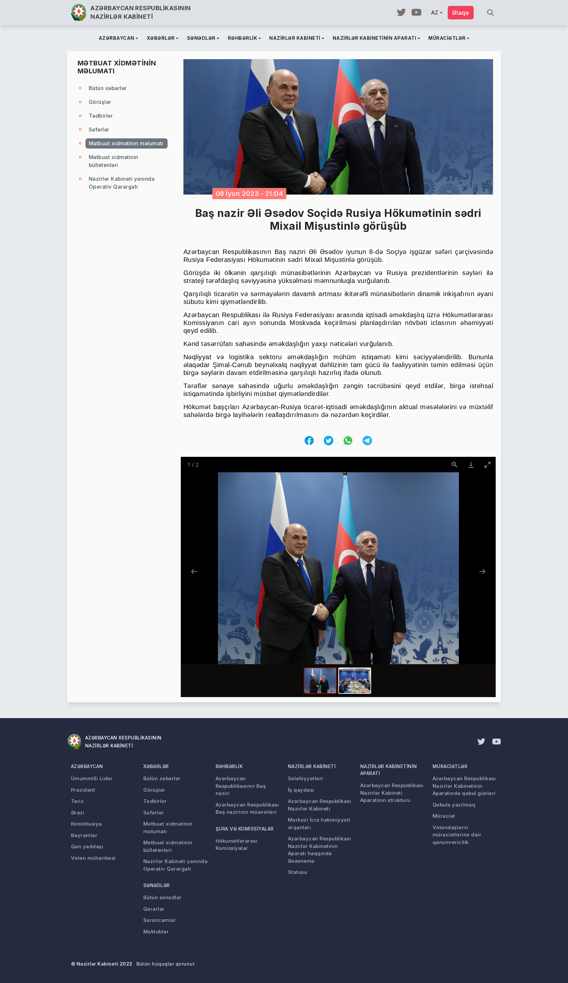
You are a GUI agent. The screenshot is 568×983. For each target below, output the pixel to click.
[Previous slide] (194, 571)
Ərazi (77, 812)
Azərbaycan (87, 766)
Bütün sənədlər (162, 897)
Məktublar (156, 931)
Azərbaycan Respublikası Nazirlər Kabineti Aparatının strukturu (391, 792)
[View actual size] (454, 464)
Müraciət (444, 816)
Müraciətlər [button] (446, 38)
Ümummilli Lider (91, 778)
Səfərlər (99, 129)
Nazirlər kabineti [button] (294, 38)
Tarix (77, 801)
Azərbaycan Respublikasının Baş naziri (241, 785)
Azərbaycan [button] (116, 38)
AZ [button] (434, 12)
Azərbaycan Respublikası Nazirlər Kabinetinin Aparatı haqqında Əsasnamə (319, 849)
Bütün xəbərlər (108, 88)
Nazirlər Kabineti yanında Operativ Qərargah (121, 183)
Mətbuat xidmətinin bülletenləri (113, 161)
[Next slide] (482, 571)
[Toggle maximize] (487, 464)
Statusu (297, 872)
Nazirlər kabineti (312, 766)
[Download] (471, 464)
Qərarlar (154, 909)
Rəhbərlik (229, 766)
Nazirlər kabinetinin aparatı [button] (374, 38)
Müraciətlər (450, 766)
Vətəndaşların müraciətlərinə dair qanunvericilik (457, 834)
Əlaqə (460, 12)
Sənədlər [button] (201, 38)
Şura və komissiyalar (245, 828)
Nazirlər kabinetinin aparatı (388, 769)
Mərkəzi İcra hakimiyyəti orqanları (319, 824)
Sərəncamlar (159, 920)
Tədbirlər (101, 115)
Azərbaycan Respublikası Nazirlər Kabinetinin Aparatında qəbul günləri (464, 785)
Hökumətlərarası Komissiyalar (236, 845)
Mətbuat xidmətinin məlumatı (126, 143)
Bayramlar (84, 835)
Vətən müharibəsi (93, 858)
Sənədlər (156, 885)
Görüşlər (100, 102)
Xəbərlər (156, 766)
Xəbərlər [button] (161, 38)
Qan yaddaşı (87, 846)
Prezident (83, 790)
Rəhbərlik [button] (242, 38)
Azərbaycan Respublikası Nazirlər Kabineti (319, 805)
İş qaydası (301, 790)
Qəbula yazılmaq (454, 805)
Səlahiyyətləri (305, 778)
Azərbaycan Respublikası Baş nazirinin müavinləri (247, 808)
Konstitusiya (86, 824)
